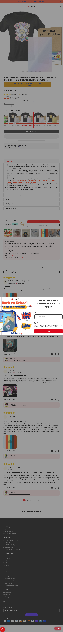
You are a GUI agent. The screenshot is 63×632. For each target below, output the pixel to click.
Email (36, 312)
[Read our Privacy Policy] (62, 325)
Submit (48, 331)
